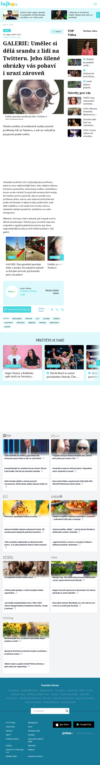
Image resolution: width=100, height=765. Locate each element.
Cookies (9, 746)
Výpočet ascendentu (85, 698)
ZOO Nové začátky (35, 694)
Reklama (9, 731)
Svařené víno (11, 698)
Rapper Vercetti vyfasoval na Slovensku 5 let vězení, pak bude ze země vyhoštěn (74, 591)
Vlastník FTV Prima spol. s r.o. (15, 751)
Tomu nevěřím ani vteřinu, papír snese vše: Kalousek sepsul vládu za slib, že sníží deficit (23, 457)
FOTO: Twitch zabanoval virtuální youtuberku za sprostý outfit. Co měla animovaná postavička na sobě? (90, 133)
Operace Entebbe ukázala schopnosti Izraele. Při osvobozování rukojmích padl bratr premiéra (24, 530)
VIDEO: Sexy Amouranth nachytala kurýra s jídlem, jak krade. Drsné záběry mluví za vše (89, 100)
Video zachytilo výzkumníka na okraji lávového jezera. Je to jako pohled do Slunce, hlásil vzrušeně (25, 543)
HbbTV (8, 735)
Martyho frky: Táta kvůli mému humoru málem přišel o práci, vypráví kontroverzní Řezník (73, 578)
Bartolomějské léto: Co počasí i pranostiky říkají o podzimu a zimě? (24, 639)
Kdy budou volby (18, 694)
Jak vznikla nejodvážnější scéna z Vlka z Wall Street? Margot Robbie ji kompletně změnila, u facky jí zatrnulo (26, 606)
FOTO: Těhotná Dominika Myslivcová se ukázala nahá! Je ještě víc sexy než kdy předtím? (90, 111)
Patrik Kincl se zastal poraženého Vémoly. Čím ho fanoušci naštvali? (63, 375)
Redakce (31, 750)
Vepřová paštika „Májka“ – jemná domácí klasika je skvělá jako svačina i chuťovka (73, 530)
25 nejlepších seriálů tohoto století (19, 577)
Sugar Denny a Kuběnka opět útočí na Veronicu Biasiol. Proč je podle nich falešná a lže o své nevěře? (20, 374)
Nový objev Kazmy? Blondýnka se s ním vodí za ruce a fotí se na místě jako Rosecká (73, 604)
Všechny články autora (52, 291)
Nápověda (31, 746)
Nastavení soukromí (35, 756)
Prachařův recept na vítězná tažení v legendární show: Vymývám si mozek (72, 469)
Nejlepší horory (46, 690)
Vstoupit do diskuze (19, 309)
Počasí (90, 690)
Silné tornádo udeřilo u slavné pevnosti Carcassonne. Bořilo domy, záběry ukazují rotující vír (25, 482)
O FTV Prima (10, 723)
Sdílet (57, 32)
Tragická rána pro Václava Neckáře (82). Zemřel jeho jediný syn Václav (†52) (72, 457)
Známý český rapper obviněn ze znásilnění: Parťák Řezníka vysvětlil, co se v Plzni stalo (32, 15)
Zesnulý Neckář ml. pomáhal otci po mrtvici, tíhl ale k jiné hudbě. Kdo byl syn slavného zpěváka (25, 469)
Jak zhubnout (13, 690)
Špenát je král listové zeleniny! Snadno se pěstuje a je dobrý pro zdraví (25, 652)
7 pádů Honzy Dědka (69, 694)
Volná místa (10, 727)
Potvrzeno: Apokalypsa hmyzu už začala (21, 516)
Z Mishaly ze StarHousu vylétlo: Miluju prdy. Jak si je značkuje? (80, 15)
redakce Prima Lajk (11, 37)
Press (30, 727)
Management (33, 723)
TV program (60, 690)
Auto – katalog (51, 694)
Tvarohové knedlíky (33, 702)
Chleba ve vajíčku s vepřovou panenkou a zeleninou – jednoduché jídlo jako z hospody (73, 517)
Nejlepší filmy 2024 (29, 690)
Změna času (72, 690)
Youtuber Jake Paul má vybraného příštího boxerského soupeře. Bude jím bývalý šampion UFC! (90, 122)
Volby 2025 (84, 694)
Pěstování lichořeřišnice (63, 698)
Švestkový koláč (68, 702)
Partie (82, 690)
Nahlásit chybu (11, 756)
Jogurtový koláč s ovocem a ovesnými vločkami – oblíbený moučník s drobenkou (72, 543)
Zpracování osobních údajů (35, 740)
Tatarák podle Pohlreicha (30, 698)
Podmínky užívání (12, 739)
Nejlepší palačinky (51, 702)
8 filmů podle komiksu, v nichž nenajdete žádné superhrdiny (23, 591)
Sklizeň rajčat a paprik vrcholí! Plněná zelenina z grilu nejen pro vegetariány (24, 665)
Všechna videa (90, 31)
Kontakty (31, 735)
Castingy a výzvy (34, 731)
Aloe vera (47, 698)
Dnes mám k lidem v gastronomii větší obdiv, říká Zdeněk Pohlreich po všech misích (72, 482)
